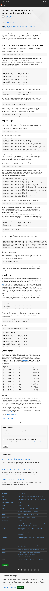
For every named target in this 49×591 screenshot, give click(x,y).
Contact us (5, 565)
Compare (30, 532)
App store (20, 511)
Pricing (36, 545)
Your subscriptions (22, 545)
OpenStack (4, 493)
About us (20, 564)
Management (35, 511)
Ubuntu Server (5, 520)
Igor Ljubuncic (10, 16)
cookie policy (33, 584)
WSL (28, 542)
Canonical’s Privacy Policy (37, 441)
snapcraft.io (32, 26)
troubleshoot (34, 33)
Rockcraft (31, 538)
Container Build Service (23, 538)
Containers (4, 537)
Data (20, 552)
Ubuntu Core (4, 514)
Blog (34, 564)
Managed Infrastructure (35, 552)
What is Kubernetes (22, 499)
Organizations (21, 517)
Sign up (5, 446)
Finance (41, 559)
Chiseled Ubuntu (31, 537)
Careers (30, 564)
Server (24, 542)
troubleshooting (5, 27)
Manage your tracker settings (9, 587)
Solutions (4, 552)
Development (7, 26)
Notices (22, 529)
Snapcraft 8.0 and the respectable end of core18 (18, 459)
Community (32, 508)
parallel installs (25, 360)
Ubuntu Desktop (5, 517)
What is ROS (26, 508)
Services (33, 514)
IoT (2, 511)
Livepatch (32, 528)
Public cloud (34, 525)
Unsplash (14, 414)
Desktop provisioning (34, 549)
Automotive (20, 559)
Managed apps (21, 502)
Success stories (26, 514)
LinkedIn (13, 22)
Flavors (33, 517)
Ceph (3, 496)
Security (3, 528)
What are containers (22, 537)
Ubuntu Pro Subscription (23, 549)
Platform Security (21, 528)
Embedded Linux (27, 511)
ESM (28, 528)
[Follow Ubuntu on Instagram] (28, 570)
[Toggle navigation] (47, 5)
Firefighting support (22, 546)
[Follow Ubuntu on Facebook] (22, 570)
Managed (27, 496)
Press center (20, 566)
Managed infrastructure (7, 502)
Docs (37, 496)
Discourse (41, 545)
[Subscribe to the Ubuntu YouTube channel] (32, 570)
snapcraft (27, 26)
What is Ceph (21, 496)
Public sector (32, 559)
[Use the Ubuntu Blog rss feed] (38, 570)
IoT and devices (31, 554)
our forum (11, 411)
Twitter (10, 22)
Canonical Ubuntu (5, 1)
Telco (37, 559)
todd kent (8, 414)
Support (23, 493)
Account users (30, 545)
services (13, 26)
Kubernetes (4, 499)
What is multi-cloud (25, 525)
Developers (27, 517)
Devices (42, 549)
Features (20, 514)
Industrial (26, 559)
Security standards (40, 528)
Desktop (19, 542)
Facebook (8, 22)
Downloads (4, 542)
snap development (20, 26)
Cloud (3, 523)
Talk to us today (8, 419)
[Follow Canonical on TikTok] (35, 570)
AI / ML (3, 505)
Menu (46, 1)
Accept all (20, 587)
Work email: (6, 434)
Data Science (26, 505)
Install (19, 493)
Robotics (4, 508)
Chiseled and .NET (41, 537)
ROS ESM (20, 508)
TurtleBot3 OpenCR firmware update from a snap (18, 469)
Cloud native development (24, 556)
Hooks (3, 284)
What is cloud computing (23, 523)
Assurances (28, 529)
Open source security (22, 554)
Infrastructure (26, 552)
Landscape (4, 532)
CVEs (19, 529)
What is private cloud (34, 523)
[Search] (43, 2)
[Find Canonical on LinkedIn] (25, 570)
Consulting (32, 496)
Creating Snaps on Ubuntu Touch (13, 479)
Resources (43, 499)
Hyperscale (20, 520)
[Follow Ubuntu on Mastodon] (19, 570)
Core (31, 542)
